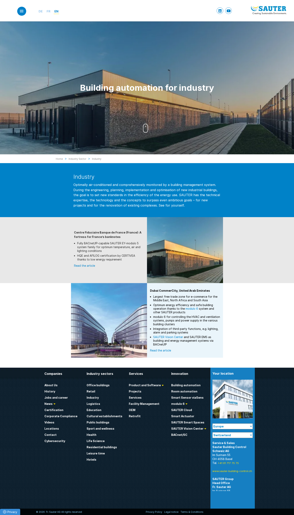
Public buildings (98, 422)
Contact (50, 434)
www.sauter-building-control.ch (232, 471)
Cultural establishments (104, 416)
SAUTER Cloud (181, 410)
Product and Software (145, 385)
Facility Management (144, 403)
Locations (51, 428)
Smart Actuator (182, 416)
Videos (49, 422)
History (49, 391)
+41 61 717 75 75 (228, 463)
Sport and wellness (100, 428)
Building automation (186, 385)
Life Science (96, 441)
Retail (91, 391)
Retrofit (135, 416)
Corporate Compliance (60, 416)
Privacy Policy (154, 511)
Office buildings (98, 385)
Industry (93, 397)
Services (135, 397)
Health (91, 434)
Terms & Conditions (191, 511)
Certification (53, 410)
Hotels (91, 459)
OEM (132, 410)
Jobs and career (56, 397)
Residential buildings (102, 447)
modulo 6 (192, 308)
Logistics (93, 403)
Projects (135, 391)
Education (94, 410)
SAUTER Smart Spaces (187, 422)
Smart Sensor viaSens (187, 397)
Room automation (184, 391)
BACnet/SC (179, 434)
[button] (10, 512)
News (48, 403)
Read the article (84, 265)
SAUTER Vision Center (168, 337)
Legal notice (171, 511)
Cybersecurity (54, 441)
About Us (51, 385)
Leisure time (96, 453)
